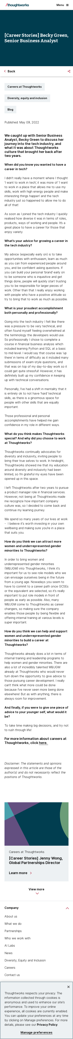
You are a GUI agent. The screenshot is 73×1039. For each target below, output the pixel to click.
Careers (9, 967)
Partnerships (13, 931)
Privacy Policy (47, 1024)
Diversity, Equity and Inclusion (25, 960)
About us (10, 916)
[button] (36, 891)
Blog (10, 109)
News (8, 953)
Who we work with (17, 938)
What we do (13, 924)
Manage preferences (37, 1032)
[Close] (68, 987)
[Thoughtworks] (17, 5)
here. (43, 743)
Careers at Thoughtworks (24, 86)
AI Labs (9, 945)
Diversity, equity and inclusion (27, 98)
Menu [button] (60, 5)
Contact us (12, 975)
